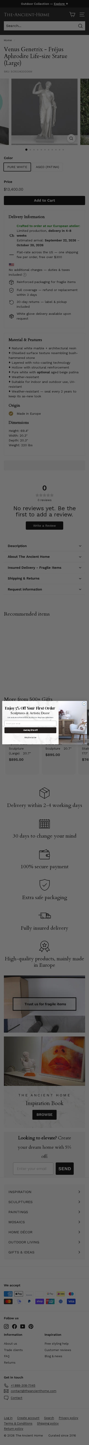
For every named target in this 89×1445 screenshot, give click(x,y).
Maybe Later (30, 737)
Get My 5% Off (30, 730)
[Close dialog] (84, 703)
